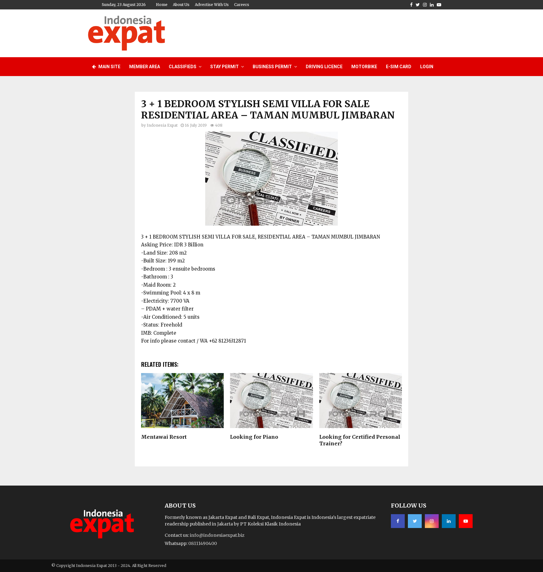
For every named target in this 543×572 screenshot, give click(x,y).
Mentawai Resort (164, 437)
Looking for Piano (254, 437)
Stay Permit (224, 66)
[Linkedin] (449, 521)
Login (426, 66)
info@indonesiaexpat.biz (217, 535)
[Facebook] (398, 521)
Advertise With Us (212, 4)
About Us (181, 4)
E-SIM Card (398, 66)
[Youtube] (466, 521)
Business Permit (272, 66)
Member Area (144, 66)
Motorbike (364, 66)
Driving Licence (324, 66)
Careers (241, 4)
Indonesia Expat (162, 125)
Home (161, 4)
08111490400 (202, 543)
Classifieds (182, 66)
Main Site (108, 66)
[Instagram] (432, 521)
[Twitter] (415, 521)
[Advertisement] (341, 32)
